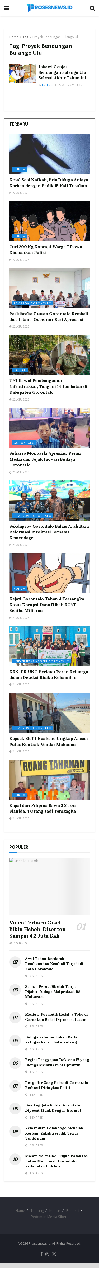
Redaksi (72, 1210)
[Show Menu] (6, 8)
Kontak (55, 1210)
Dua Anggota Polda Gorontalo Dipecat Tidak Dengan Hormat (53, 1108)
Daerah (19, 370)
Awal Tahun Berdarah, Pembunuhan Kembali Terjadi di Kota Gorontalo (54, 963)
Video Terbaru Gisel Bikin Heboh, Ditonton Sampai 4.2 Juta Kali (37, 929)
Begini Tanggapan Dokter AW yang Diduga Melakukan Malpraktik (57, 1062)
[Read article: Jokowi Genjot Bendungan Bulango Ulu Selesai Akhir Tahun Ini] (22, 73)
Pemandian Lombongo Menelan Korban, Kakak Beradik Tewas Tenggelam (54, 1133)
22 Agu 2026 (20, 193)
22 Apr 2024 (66, 85)
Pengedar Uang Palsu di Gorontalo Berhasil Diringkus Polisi (56, 1085)
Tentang (37, 1210)
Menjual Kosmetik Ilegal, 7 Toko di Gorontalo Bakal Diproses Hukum (56, 1017)
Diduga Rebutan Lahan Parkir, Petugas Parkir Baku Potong (52, 1040)
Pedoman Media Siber (49, 1216)
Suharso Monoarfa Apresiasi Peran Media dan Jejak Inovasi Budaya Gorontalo (45, 458)
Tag (25, 37)
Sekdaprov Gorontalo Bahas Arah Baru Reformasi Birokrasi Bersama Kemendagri (49, 532)
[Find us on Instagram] (47, 1254)
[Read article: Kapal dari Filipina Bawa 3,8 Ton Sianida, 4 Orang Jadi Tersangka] (49, 780)
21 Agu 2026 (20, 472)
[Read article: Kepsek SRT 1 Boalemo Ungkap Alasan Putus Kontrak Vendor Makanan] (49, 713)
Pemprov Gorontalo (32, 303)
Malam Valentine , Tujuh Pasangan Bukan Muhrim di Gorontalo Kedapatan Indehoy (56, 1160)
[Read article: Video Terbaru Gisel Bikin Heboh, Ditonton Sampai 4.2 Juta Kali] (49, 886)
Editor (47, 85)
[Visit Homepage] (49, 8)
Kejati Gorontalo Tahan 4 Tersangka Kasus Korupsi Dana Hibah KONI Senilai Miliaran (46, 604)
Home (13, 37)
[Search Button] (92, 8)
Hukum (19, 169)
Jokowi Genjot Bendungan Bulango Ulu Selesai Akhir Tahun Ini (62, 72)
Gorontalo (24, 443)
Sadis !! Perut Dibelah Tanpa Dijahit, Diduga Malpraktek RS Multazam (53, 991)
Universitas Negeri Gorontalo (41, 661)
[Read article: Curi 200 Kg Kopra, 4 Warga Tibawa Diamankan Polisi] (49, 221)
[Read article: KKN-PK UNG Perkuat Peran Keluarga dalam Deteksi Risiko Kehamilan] (49, 646)
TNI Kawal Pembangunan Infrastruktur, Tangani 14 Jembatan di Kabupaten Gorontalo (48, 386)
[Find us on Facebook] (41, 1254)
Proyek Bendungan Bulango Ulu (56, 37)
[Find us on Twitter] (54, 1254)
